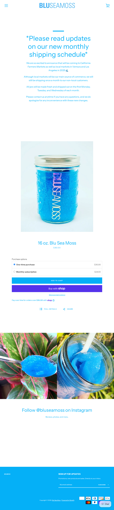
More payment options (57, 295)
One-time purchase (25, 264)
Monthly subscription (26, 272)
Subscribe (102, 484)
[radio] (14, 264)
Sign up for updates (69, 474)
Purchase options (19, 259)
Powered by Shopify (67, 500)
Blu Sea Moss (56, 500)
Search (7, 474)
